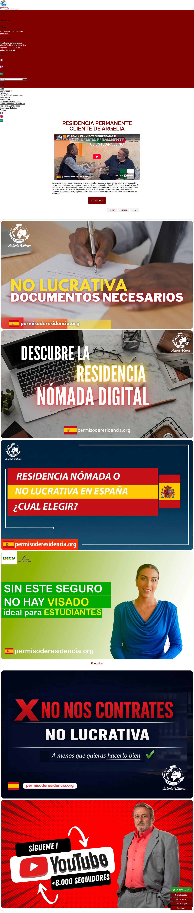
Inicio (2, 13)
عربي (135, 210)
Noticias (3, 27)
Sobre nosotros (6, 20)
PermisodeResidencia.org (9, 9)
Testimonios (5, 34)
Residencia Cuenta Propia (10, 48)
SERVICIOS (5, 38)
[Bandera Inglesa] (1, 68)
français (124, 210)
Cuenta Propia (181, 904)
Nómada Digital (181, 895)
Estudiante (181, 908)
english (112, 210)
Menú (2, 84)
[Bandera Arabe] (1, 75)
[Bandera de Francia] (1, 61)
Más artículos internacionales (11, 31)
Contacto (3, 55)
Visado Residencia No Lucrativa (13, 45)
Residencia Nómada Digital (11, 43)
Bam (58, 912)
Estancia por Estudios (8, 50)
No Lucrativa (181, 899)
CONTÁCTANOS (97, 200)
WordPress (50, 912)
